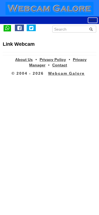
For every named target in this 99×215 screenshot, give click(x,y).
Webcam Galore (66, 73)
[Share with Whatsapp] (7, 27)
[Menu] (93, 20)
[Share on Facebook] (19, 27)
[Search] (91, 29)
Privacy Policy (53, 59)
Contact (59, 65)
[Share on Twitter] (31, 27)
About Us (24, 59)
